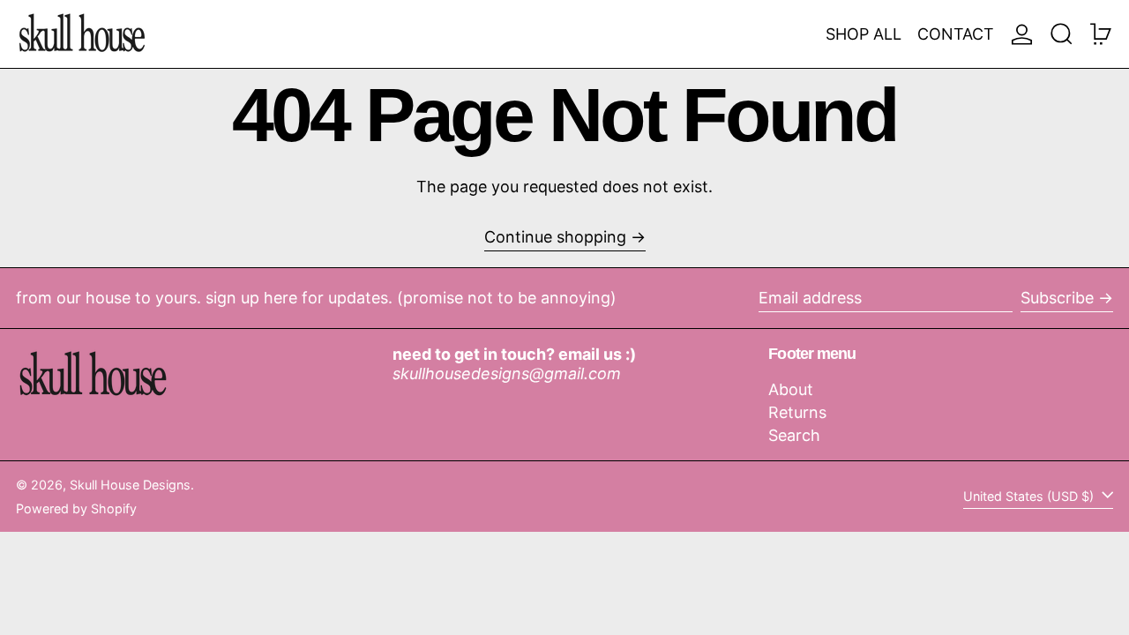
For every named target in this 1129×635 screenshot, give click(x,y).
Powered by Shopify (76, 508)
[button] (1061, 34)
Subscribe (1057, 297)
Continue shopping (555, 237)
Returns (797, 412)
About (790, 389)
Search (794, 435)
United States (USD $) (1030, 496)
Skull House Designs (130, 484)
